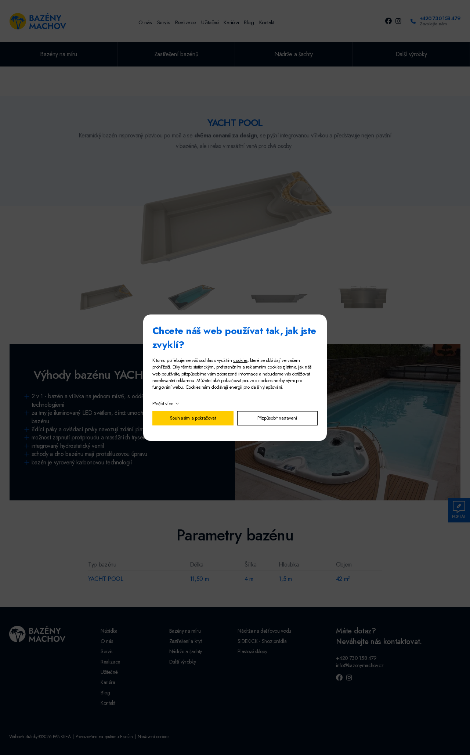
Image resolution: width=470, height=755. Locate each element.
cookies (240, 360)
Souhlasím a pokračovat (193, 417)
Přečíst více (162, 403)
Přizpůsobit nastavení (277, 417)
